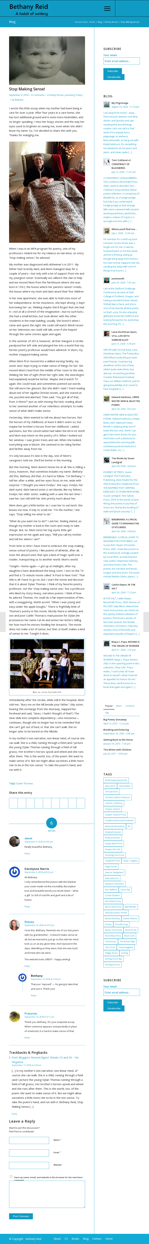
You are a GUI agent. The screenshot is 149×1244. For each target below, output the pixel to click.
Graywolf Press (112, 860)
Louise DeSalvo (112, 895)
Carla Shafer (125, 785)
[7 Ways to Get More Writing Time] (146, 622)
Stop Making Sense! (27, 89)
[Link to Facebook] (121, 8)
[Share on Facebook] (13, 803)
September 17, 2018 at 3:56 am (26, 1065)
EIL (129, 826)
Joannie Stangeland (114, 872)
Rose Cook (129, 935)
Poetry (79, 95)
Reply (27, 853)
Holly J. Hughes (130, 860)
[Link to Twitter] (126, 8)
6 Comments (37, 95)
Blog (12, 22)
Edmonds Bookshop (114, 826)
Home (92, 22)
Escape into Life (112, 849)
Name (57, 1139)
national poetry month (116, 912)
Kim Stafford (111, 889)
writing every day (113, 958)
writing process (112, 964)
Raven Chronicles (113, 929)
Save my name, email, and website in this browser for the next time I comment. (48, 1179)
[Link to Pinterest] (137, 8)
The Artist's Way (127, 941)
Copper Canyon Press (115, 814)
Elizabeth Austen (113, 832)
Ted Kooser (110, 941)
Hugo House (111, 866)
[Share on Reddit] (72, 803)
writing (124, 953)
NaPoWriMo (130, 906)
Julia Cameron (112, 878)
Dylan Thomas (24, 783)
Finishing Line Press (114, 855)
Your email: (110, 55)
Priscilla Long (121, 924)
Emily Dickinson (112, 837)
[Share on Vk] (64, 803)
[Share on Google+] (30, 803)
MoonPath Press (113, 901)
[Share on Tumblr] (55, 803)
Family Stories (111, 22)
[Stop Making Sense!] (47, 60)
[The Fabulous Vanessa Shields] (3, 622)
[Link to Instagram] (131, 8)
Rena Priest (130, 929)
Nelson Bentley (112, 918)
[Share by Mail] (81, 803)
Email (57, 1152)
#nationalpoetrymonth (116, 780)
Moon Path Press (113, 906)
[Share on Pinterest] (39, 803)
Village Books (111, 953)
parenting (70, 95)
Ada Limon (110, 785)
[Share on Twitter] (22, 803)
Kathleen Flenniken (114, 883)
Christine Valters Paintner (117, 797)
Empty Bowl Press (113, 843)
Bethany (19, 99)
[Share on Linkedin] (47, 803)
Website (58, 1164)
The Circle (110, 947)
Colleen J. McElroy (113, 803)
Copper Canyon (112, 809)
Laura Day (125, 889)
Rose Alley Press (113, 935)
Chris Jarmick (111, 791)
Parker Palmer (130, 918)
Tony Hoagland (125, 947)
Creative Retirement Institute (119, 820)
